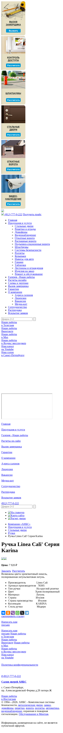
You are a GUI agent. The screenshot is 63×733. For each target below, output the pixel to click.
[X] (22, 613)
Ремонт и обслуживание (29, 274)
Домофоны (21, 232)
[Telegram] (27, 613)
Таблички (20, 265)
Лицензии (20, 298)
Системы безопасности (28, 250)
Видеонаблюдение (25, 235)
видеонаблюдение (11, 711)
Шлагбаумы (21, 247)
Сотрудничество (17, 307)
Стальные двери (24, 226)
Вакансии (20, 301)
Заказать (6, 571)
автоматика (52, 708)
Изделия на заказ (24, 271)
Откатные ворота (25, 238)
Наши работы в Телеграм (9, 324)
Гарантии (13, 289)
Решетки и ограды (25, 229)
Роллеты (20, 253)
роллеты (40, 708)
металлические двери (30, 705)
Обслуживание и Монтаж (33, 714)
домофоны (7, 708)
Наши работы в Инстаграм (9, 697)
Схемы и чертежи (18, 283)
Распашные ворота (25, 241)
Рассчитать (18, 571)
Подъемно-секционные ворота (32, 244)
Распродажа (15, 310)
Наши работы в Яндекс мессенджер (13, 342)
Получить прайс (32, 214)
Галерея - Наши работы (21, 277)
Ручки (11, 533)
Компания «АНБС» (19, 524)
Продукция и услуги (20, 223)
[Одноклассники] (8, 613)
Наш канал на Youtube (7, 348)
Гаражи (19, 262)
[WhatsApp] (17, 613)
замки (47, 705)
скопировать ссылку (13, 616)
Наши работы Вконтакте (9, 330)
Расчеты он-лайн (11, 441)
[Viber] (13, 613)
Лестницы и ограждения (29, 268)
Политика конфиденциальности (19, 664)
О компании (15, 292)
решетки (20, 708)
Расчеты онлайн (17, 280)
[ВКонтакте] (3, 613)
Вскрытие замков (18, 313)
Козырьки (20, 256)
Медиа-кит (21, 304)
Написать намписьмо (9, 623)
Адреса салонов (24, 295)
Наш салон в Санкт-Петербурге (12, 354)
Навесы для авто (24, 259)
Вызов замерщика (18, 286)
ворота (30, 708)
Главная (12, 220)
